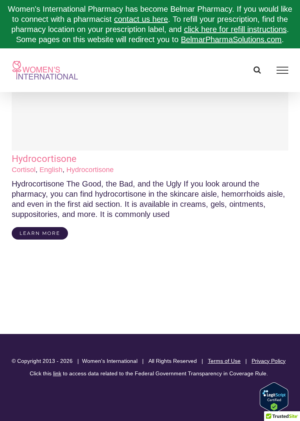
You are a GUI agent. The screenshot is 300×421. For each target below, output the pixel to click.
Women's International (110, 361)
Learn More (40, 233)
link (57, 373)
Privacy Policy (269, 361)
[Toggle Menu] (282, 70)
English (50, 170)
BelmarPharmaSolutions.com (231, 39)
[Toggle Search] (257, 70)
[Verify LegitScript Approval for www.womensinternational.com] (274, 386)
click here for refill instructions (235, 29)
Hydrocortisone (44, 158)
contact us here (141, 19)
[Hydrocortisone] (150, 121)
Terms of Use (224, 361)
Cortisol (24, 170)
